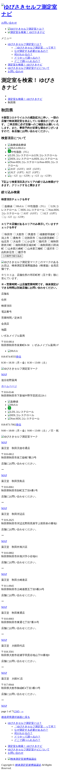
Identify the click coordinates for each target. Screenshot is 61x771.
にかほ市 (30, 241)
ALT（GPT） (50, 213)
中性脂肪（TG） (37, 206)
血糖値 (8, 206)
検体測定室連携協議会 (28, 765)
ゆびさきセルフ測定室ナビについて (28, 68)
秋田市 (8, 234)
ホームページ (9, 386)
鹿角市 (17, 238)
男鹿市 (32, 234)
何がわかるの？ (23, 54)
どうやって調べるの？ (27, 57)
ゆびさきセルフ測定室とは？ (25, 44)
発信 (18, 356)
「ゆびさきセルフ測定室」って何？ (35, 47)
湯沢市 (51, 248)
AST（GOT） (31, 213)
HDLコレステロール (33, 209)
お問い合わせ (9, 22)
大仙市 (17, 241)
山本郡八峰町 (15, 248)
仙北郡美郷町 (47, 238)
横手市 (22, 252)
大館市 (20, 234)
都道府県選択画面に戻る (15, 717)
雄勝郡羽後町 (47, 234)
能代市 (43, 241)
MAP (4, 374)
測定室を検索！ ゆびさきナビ (25, 64)
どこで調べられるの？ (27, 61)
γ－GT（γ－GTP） (15, 217)
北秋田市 (30, 238)
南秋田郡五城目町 (26, 245)
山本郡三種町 (35, 248)
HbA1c (20, 206)
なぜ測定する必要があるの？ (31, 51)
